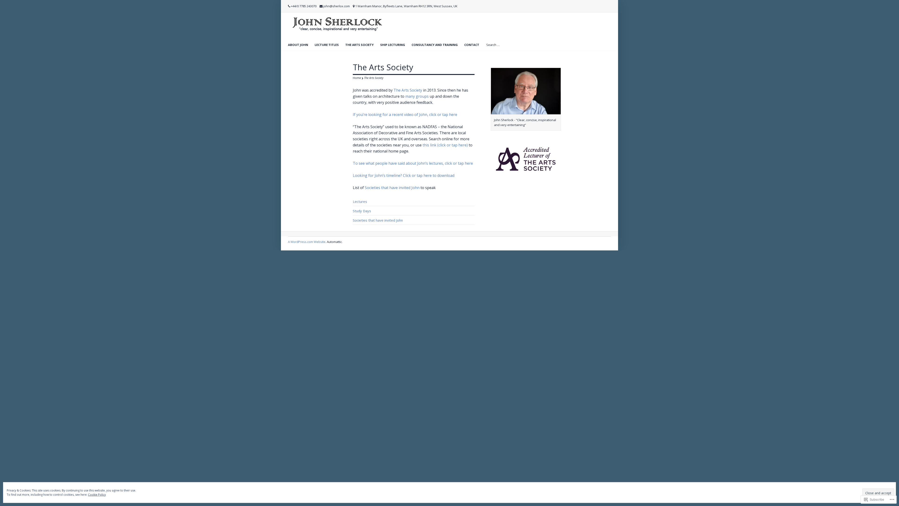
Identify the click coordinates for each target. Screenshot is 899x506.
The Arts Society (359, 45)
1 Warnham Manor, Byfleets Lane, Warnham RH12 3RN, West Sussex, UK (406, 6)
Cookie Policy (97, 495)
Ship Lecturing (392, 45)
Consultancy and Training (435, 45)
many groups (417, 96)
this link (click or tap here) (445, 145)
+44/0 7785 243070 (304, 6)
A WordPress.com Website (306, 242)
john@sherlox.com (336, 6)
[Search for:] (504, 44)
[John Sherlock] (337, 25)
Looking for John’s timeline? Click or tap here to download (403, 175)
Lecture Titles (327, 45)
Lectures (360, 201)
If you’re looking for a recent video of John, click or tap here (405, 114)
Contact (471, 45)
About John (298, 45)
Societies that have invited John (392, 187)
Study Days (362, 210)
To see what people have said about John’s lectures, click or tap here (413, 163)
